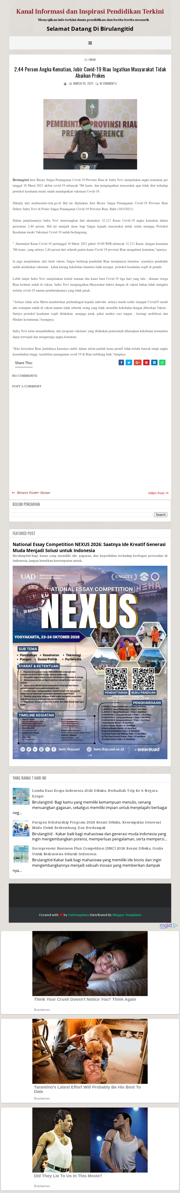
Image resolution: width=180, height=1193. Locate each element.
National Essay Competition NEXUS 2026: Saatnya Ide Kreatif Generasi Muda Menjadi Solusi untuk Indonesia (89, 547)
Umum (92, 60)
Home (45, 493)
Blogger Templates (126, 915)
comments (108, 83)
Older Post (156, 493)
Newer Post (26, 493)
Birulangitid (21, 179)
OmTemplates (78, 915)
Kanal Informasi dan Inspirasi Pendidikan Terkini (90, 11)
